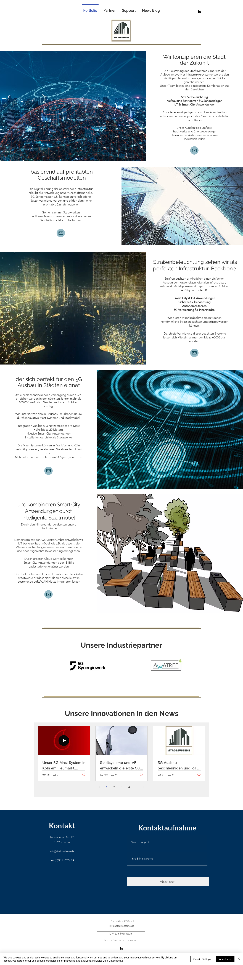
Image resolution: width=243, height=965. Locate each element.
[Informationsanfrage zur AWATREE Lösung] (48, 594)
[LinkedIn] (121, 948)
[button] (109, 8)
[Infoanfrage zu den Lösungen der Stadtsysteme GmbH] (194, 150)
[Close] (239, 959)
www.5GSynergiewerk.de (65, 457)
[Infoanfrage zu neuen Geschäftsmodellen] (61, 233)
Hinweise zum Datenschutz (107, 960)
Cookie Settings (202, 959)
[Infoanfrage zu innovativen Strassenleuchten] (194, 353)
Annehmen (225, 959)
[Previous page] (99, 787)
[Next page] (144, 787)
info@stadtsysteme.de (61, 851)
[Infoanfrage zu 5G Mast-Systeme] (48, 471)
